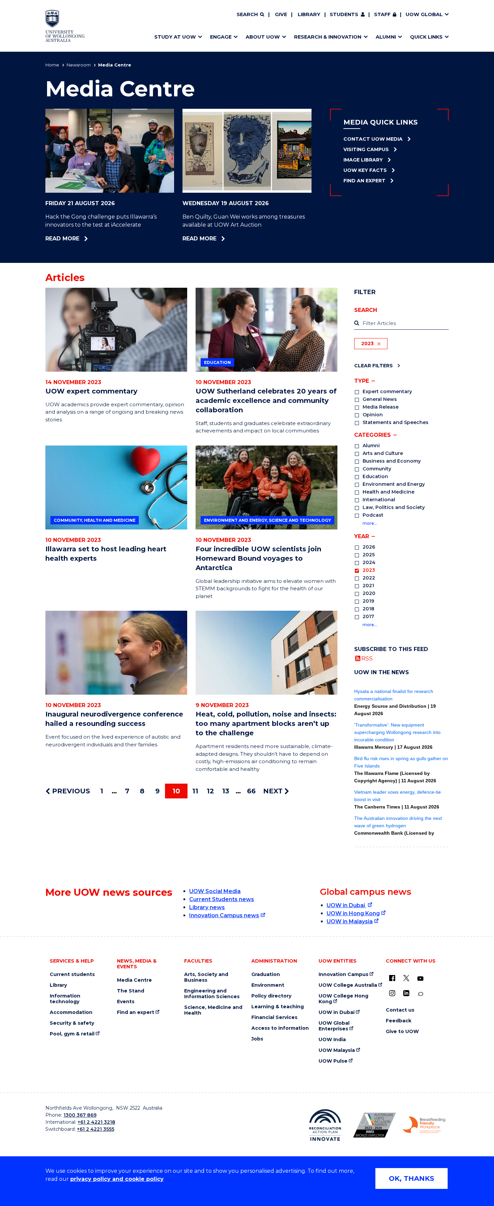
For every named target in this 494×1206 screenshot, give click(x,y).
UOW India (332, 1039)
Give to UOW (402, 1031)
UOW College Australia (348, 985)
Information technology (65, 999)
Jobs (257, 1039)
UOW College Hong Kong (343, 999)
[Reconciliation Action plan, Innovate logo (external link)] (325, 1125)
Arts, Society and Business (206, 977)
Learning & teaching (277, 1007)
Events (125, 1002)
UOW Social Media (215, 891)
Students (344, 14)
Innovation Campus (343, 974)
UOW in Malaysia (350, 921)
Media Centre (134, 980)
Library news (207, 907)
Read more (81, 239)
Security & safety (72, 1023)
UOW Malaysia (337, 1050)
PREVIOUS (70, 791)
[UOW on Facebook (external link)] (392, 978)
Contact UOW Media (373, 139)
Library (309, 14)
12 (210, 791)
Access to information (280, 1028)
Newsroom (79, 64)
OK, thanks (411, 1178)
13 (225, 791)
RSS (367, 658)
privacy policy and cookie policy (117, 1179)
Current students (72, 974)
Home (52, 64)
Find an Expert (364, 181)
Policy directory (271, 996)
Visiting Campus (366, 149)
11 (195, 791)
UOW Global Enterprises (334, 1026)
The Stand (130, 991)
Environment (267, 985)
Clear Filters (373, 365)
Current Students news (221, 899)
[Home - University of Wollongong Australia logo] (65, 26)
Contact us (400, 1010)
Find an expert (135, 1012)
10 (176, 791)
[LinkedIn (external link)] (406, 993)
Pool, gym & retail (72, 1034)
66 (251, 791)
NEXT (274, 791)
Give (281, 14)
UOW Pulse (333, 1061)
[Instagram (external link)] (392, 993)
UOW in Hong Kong (353, 913)
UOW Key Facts (365, 170)
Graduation (265, 974)
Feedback (398, 1021)
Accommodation (71, 1012)
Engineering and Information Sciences (212, 994)
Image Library (363, 160)
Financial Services (274, 1017)
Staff (382, 14)
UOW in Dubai (346, 905)
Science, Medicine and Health (213, 1010)
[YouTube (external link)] (420, 978)
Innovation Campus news (224, 915)
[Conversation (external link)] (420, 994)
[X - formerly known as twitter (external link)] (406, 978)
